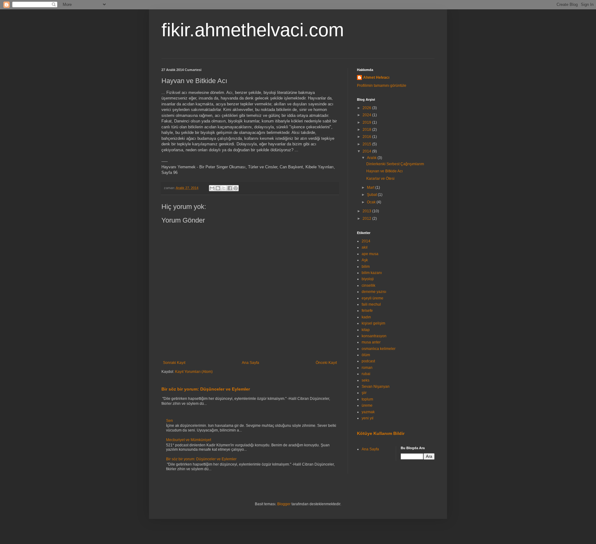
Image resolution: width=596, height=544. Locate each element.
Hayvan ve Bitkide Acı (384, 171)
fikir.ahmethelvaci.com (252, 30)
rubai (366, 374)
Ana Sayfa (250, 362)
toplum (367, 399)
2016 (367, 137)
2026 (367, 108)
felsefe (367, 310)
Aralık (372, 158)
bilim (366, 266)
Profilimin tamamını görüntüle (381, 85)
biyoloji (368, 279)
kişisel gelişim (373, 323)
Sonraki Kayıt (174, 362)
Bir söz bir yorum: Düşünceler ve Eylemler (205, 389)
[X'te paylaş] (224, 188)
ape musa (370, 254)
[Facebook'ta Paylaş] (230, 188)
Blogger (284, 504)
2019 (367, 122)
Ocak (372, 202)
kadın (366, 317)
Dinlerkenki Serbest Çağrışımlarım (395, 164)
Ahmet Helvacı (376, 77)
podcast (368, 361)
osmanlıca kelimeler (378, 349)
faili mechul (371, 304)
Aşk (365, 260)
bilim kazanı (372, 273)
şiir (364, 393)
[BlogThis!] (218, 188)
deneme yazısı (374, 292)
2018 (367, 129)
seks (365, 380)
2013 (367, 211)
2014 (367, 151)
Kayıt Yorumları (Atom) (194, 371)
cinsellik (368, 285)
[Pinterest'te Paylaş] (236, 188)
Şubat (372, 194)
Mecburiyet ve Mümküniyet (188, 440)
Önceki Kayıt (326, 362)
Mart (371, 187)
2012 (367, 218)
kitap (366, 330)
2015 (367, 144)
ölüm (366, 355)
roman (367, 367)
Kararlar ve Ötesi (380, 178)
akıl (365, 247)
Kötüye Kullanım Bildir (380, 433)
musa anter (371, 342)
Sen (169, 420)
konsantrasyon (374, 336)
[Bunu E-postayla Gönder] (212, 188)
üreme (367, 405)
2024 (367, 115)
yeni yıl (367, 418)
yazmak (368, 412)
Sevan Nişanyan (376, 386)
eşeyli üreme (372, 298)
